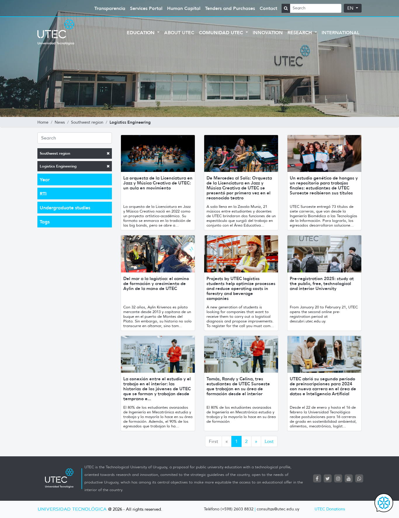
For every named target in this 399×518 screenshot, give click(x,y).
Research (300, 32)
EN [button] (351, 8)
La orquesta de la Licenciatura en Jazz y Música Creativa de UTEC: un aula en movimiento (157, 183)
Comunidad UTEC (221, 32)
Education (141, 32)
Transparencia (109, 8)
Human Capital (183, 8)
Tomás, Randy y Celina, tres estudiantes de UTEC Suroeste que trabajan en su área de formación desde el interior (238, 386)
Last (269, 441)
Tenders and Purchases (230, 8)
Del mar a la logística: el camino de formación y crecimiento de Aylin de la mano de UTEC (156, 283)
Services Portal (146, 8)
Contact (268, 8)
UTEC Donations (330, 509)
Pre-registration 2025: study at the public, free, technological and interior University (322, 283)
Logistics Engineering (58, 166)
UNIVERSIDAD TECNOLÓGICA (72, 509)
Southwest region (55, 153)
